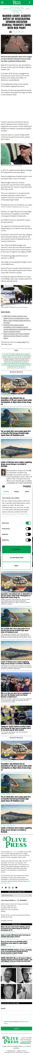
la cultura (16, 357)
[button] (30, 895)
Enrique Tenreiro (15, 354)
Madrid (27, 9)
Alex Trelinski (19, 32)
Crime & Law (7, 9)
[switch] (28, 528)
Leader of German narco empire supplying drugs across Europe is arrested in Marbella (16, 464)
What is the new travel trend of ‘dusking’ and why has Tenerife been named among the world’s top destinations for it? (15, 928)
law (23, 357)
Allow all (17, 549)
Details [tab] (16, 491)
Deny (16, 566)
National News (16, 10)
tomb (9, 367)
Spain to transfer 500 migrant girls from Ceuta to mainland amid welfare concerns (16, 935)
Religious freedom (25, 364)
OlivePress (24, 362)
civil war (6, 354)
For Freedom (26, 354)
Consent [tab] (6, 491)
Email (3, 1008)
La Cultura (16, 9)
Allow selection (16, 557)
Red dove (15, 364)
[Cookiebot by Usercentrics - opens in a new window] (23, 486)
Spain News (21, 342)
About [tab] (27, 491)
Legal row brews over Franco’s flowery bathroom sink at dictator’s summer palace (16, 336)
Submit (16, 1028)
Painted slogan (7, 364)
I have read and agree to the (16, 1022)
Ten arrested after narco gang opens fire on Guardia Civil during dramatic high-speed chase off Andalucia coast (16, 433)
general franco (7, 357)
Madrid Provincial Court (11, 359)
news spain (8, 362)
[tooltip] (2, 887)
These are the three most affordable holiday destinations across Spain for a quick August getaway (14, 943)
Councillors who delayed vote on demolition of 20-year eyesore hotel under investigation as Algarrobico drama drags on (16, 401)
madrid (28, 357)
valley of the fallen (18, 367)
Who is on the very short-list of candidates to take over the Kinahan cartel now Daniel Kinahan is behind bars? (16, 695)
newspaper (16, 362)
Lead (22, 9)
